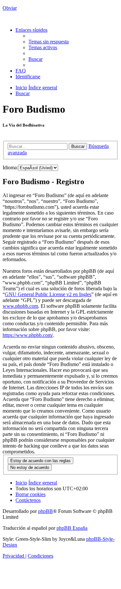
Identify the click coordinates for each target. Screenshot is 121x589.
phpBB (45, 511)
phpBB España (71, 528)
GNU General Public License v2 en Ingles (48, 294)
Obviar (10, 8)
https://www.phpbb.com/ (28, 335)
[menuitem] (48, 41)
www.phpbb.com (20, 306)
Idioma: (10, 167)
